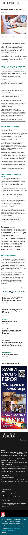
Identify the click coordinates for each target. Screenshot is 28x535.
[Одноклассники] (10, 37)
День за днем (6, 328)
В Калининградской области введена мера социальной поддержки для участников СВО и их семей (12, 344)
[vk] (7, 434)
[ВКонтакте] (6, 37)
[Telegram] (13, 37)
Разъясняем (6, 340)
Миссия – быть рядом (10, 354)
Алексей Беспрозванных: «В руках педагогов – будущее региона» (12, 310)
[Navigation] (4, 3)
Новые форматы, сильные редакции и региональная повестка (11, 331)
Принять (4, 532)
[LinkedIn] (2, 37)
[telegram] (14, 434)
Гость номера (6, 352)
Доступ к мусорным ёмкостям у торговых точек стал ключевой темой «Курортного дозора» (12, 299)
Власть (4, 295)
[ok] (4, 434)
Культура (5, 319)
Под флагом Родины (9, 321)
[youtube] (11, 434)
